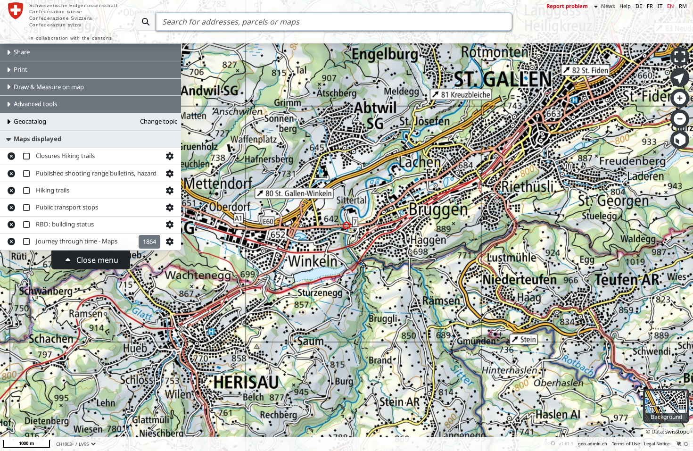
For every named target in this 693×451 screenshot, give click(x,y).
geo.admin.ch (592, 444)
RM (683, 5)
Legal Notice (656, 444)
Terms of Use (626, 444)
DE (638, 5)
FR (650, 5)
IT (660, 5)
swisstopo (677, 431)
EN (670, 5)
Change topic (158, 121)
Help (625, 5)
